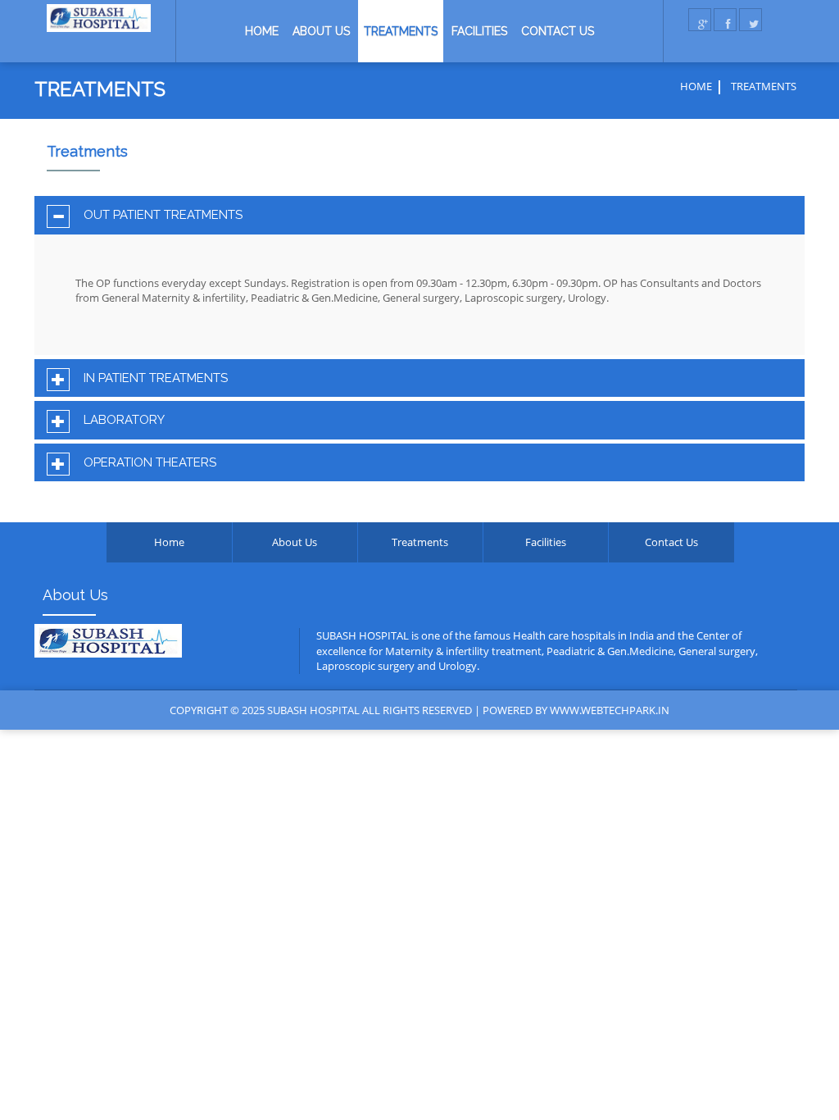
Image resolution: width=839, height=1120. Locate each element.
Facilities (479, 31)
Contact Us (557, 31)
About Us (321, 31)
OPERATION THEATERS (150, 463)
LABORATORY (124, 420)
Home (262, 31)
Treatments (401, 31)
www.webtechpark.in (609, 710)
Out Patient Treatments (163, 215)
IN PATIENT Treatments (156, 378)
